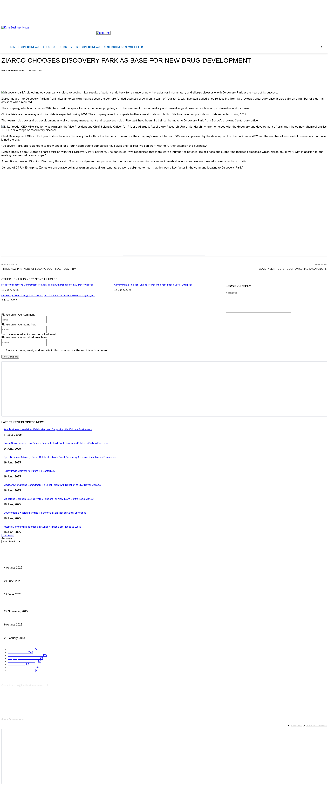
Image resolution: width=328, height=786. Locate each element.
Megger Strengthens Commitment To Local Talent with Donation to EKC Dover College (47, 284)
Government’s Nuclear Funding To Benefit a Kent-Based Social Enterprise (153, 284)
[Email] (70, 79)
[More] (83, 79)
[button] (321, 47)
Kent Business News (14, 70)
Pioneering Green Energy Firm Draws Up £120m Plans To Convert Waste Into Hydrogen (48, 295)
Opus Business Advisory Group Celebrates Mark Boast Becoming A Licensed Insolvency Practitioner (60, 457)
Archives (6, 538)
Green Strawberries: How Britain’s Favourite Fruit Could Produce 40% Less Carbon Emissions (56, 443)
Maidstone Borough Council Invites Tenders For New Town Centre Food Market (48, 498)
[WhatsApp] (58, 79)
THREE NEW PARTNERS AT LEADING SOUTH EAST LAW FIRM (38, 268)
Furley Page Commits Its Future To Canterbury (29, 470)
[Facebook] (320, 24)
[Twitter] (325, 24)
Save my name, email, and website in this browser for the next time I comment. (57, 350)
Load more (7, 535)
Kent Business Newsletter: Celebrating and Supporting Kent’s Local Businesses (48, 429)
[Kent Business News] (48, 33)
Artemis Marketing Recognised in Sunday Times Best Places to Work (42, 526)
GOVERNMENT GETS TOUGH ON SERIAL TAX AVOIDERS (293, 268)
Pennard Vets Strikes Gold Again (22, 619)
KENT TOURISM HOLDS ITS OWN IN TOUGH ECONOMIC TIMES (40, 632)
